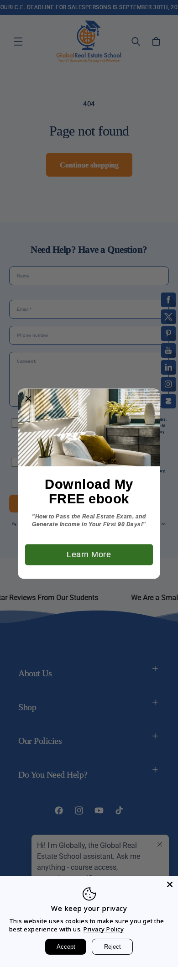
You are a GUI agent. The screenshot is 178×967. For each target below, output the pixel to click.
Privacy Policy (104, 929)
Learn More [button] (89, 554)
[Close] (169, 884)
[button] (28, 398)
